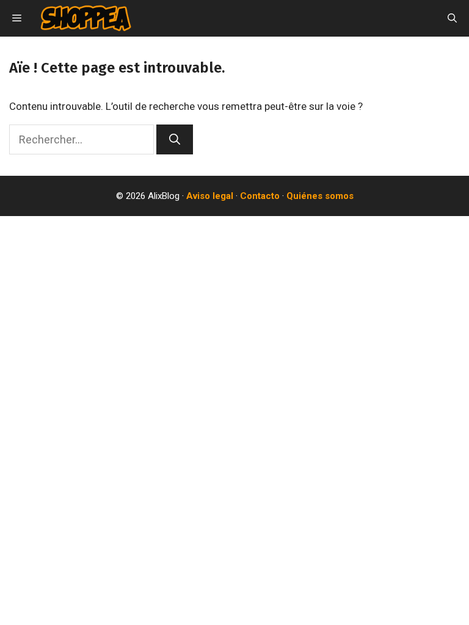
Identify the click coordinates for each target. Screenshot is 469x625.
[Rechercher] (174, 139)
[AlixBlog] (86, 18)
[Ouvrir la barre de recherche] (452, 18)
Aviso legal (209, 195)
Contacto (260, 195)
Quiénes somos (320, 195)
